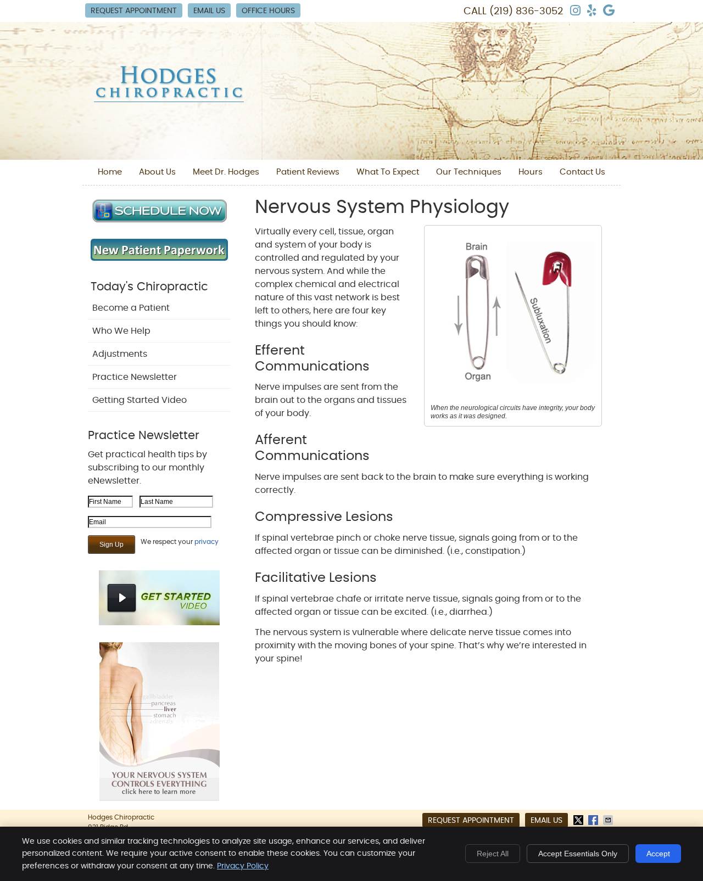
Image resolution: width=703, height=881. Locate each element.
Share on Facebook (594, 820)
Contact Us (582, 172)
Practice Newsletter (134, 377)
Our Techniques (468, 172)
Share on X (579, 820)
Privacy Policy (243, 866)
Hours (530, 172)
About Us (157, 172)
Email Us (209, 11)
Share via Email (609, 820)
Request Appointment (134, 11)
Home (110, 172)
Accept (658, 853)
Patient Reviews (307, 172)
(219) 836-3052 (526, 11)
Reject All (493, 853)
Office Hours (268, 11)
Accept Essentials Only (577, 853)
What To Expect (387, 172)
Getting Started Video (139, 400)
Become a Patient (131, 308)
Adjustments (119, 354)
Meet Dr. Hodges (226, 172)
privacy (206, 541)
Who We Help (121, 331)
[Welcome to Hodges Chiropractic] (168, 99)
